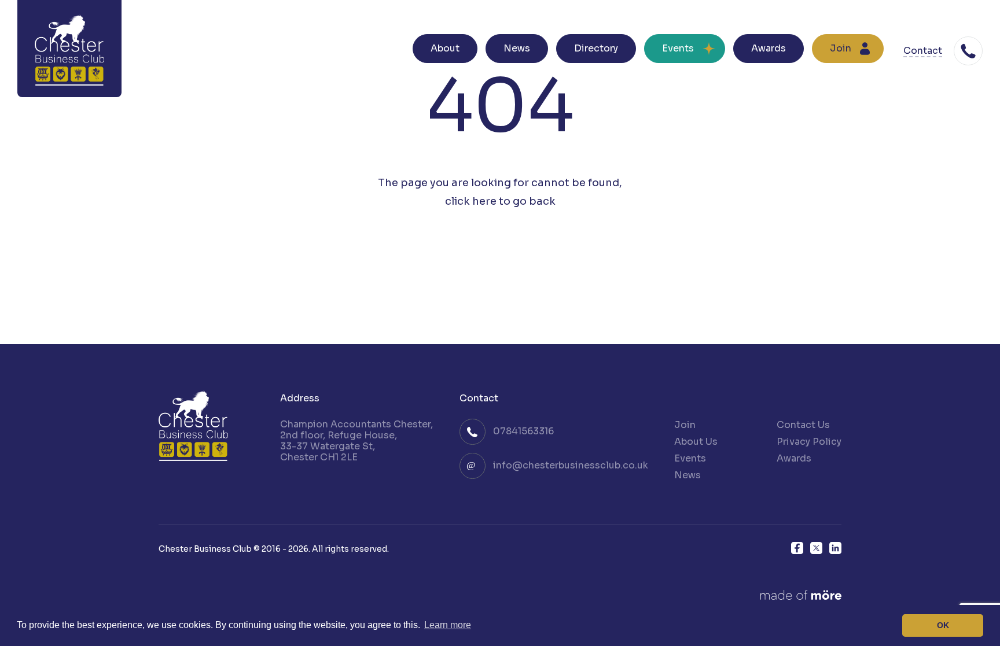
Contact (922, 51)
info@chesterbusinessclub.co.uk (570, 465)
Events (678, 48)
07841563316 (523, 431)
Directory (596, 48)
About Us (696, 441)
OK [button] (943, 625)
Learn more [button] (447, 625)
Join (840, 48)
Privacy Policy (809, 441)
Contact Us (803, 424)
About (445, 48)
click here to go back (500, 201)
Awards (768, 48)
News (516, 48)
